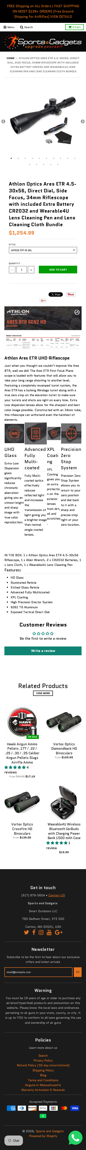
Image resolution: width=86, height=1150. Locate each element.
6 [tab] (46, 158)
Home (11, 58)
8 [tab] (60, 158)
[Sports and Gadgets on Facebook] (34, 932)
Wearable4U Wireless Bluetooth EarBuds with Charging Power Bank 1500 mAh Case (64, 831)
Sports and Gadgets (50, 1131)
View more (43, 693)
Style (12, 244)
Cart (77, 27)
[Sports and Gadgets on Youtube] (49, 932)
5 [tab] (39, 158)
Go (77, 972)
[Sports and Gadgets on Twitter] (26, 932)
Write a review (43, 650)
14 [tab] (51, 164)
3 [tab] (25, 158)
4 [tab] (32, 158)
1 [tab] (11, 158)
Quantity (14, 263)
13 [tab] (43, 164)
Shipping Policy (43, 1070)
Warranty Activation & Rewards (43, 1090)
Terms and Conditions (43, 1080)
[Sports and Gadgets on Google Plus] (58, 932)
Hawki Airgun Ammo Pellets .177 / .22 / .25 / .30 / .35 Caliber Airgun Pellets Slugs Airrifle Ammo (22, 753)
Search (43, 1055)
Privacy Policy (43, 1060)
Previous (3, 121)
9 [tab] (67, 158)
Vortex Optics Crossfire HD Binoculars (22, 829)
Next (82, 121)
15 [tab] (58, 164)
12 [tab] (36, 164)
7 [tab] (53, 158)
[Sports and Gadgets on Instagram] (41, 932)
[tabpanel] (43, 121)
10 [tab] (75, 158)
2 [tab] (18, 158)
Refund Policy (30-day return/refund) (43, 1065)
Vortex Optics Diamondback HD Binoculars (64, 749)
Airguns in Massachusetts (43, 1085)
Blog (43, 1075)
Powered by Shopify (43, 1136)
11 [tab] (29, 164)
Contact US (56, 895)
